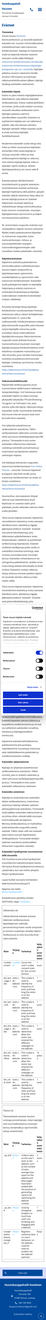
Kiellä (23, 710)
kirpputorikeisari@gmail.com (23, 1306)
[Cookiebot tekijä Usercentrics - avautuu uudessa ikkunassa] (32, 608)
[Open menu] (40, 9)
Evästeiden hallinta (23, 1314)
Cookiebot (25, 901)
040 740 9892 (24, 1302)
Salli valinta (23, 702)
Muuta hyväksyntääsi (12, 891)
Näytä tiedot (32, 687)
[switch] (39, 661)
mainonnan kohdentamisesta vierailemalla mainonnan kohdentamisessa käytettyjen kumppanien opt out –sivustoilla (22, 65)
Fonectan (21, 36)
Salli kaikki (23, 695)
